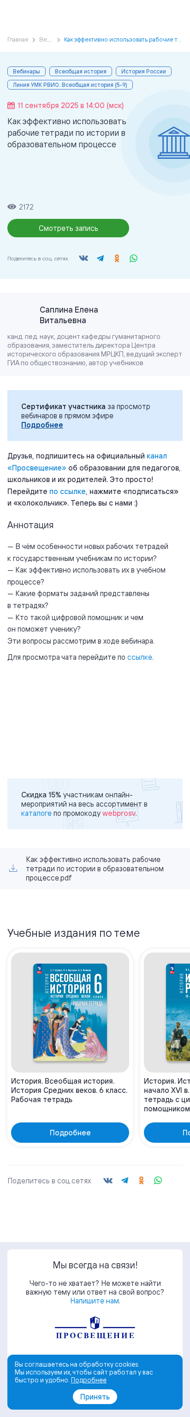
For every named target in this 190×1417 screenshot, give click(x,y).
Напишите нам (94, 1300)
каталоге (36, 813)
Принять (95, 1396)
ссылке (139, 657)
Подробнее (42, 424)
